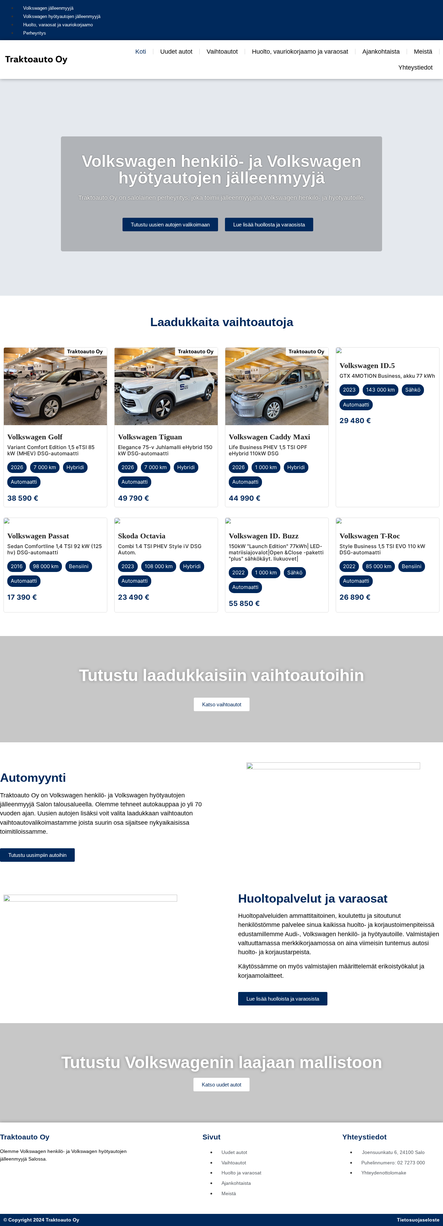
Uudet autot (176, 51)
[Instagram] (29, 1183)
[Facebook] (8, 1183)
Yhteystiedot (415, 67)
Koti (140, 51)
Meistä (423, 51)
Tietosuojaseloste (418, 1220)
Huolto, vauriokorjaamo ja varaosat (300, 51)
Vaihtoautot (222, 51)
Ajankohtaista (381, 51)
